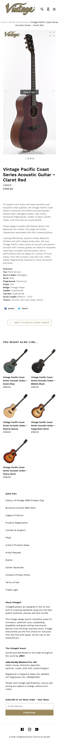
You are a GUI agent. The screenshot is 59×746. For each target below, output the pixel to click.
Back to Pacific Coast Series (31, 322)
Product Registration (16, 522)
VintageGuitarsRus (24, 737)
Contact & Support (15, 530)
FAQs (8, 537)
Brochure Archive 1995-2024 (20, 508)
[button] (52, 34)
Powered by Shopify (41, 737)
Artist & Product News (17, 545)
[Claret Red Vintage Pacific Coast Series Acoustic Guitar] (28, 158)
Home (4, 22)
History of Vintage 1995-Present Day (24, 500)
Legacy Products (14, 515)
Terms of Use (12, 582)
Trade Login (11, 589)
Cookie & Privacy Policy (17, 575)
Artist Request (13, 552)
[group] (29, 92)
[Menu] (54, 9)
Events (8, 560)
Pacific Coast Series (19, 22)
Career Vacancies (14, 567)
